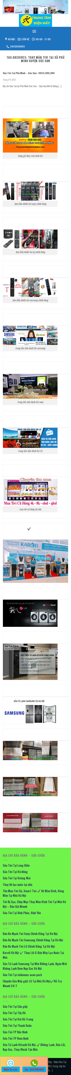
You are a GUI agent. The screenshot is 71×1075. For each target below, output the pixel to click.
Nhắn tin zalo (10, 1069)
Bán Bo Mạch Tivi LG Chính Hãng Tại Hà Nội (29, 946)
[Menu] (34, 31)
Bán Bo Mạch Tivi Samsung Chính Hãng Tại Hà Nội (33, 940)
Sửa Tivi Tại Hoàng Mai (16, 878)
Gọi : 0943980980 (34, 1069)
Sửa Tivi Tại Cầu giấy (15, 1006)
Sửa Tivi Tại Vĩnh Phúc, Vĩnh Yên (22, 913)
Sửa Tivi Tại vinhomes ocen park (22, 975)
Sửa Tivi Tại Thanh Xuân (17, 1025)
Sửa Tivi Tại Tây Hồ (14, 1013)
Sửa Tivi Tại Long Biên (16, 865)
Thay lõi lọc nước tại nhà (17, 884)
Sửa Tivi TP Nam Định (15, 1038)
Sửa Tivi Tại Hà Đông (15, 872)
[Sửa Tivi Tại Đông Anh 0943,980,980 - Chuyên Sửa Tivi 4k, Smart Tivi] (35, 20)
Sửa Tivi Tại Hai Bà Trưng (18, 1019)
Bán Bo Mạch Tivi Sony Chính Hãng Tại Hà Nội (30, 934)
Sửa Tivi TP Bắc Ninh (15, 1032)
